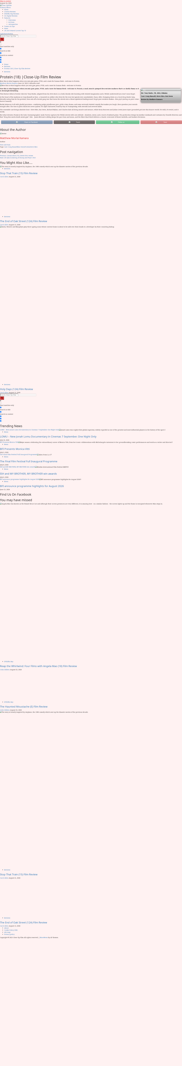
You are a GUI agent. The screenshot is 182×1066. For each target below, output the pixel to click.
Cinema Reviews (10, 12)
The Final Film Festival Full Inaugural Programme (18, 454)
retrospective (13, 24)
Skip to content (5, 1)
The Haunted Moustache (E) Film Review (24, 706)
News (6, 28)
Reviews (7, 72)
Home (6, 10)
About (6, 928)
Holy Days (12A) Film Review (16, 389)
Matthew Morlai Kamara (9, 83)
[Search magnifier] (2, 39)
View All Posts (5, 145)
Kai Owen (21, 147)
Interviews (12, 20)
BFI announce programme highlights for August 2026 (19, 479)
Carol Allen (4, 177)
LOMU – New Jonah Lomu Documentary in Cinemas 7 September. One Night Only (29, 430)
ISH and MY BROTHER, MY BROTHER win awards (17, 467)
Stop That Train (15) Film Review (18, 173)
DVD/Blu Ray (8, 662)
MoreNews (44, 937)
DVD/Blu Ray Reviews (11, 14)
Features (7, 18)
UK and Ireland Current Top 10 (15, 31)
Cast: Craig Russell (11, 147)
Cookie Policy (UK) (11, 930)
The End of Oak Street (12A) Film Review (23, 221)
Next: (18, 158)
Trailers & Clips (9, 26)
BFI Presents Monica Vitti (9, 442)
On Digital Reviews (10, 16)
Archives (11, 22)
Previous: (16, 156)
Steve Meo (33, 147)
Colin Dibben (5, 670)
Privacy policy (9, 934)
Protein (27, 147)
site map (7, 932)
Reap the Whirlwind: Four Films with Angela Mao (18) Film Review (38, 666)
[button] (5, 7)
